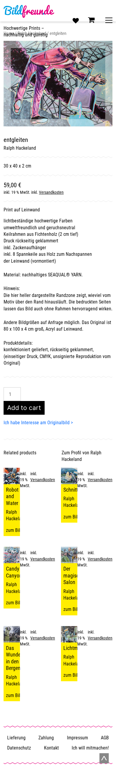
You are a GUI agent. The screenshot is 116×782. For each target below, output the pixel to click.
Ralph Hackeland (20, 148)
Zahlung (46, 738)
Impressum (77, 738)
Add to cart (24, 407)
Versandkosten (51, 192)
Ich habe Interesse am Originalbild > (38, 422)
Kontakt (51, 748)
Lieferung (16, 738)
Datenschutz (19, 748)
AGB (105, 738)
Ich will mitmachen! (90, 748)
